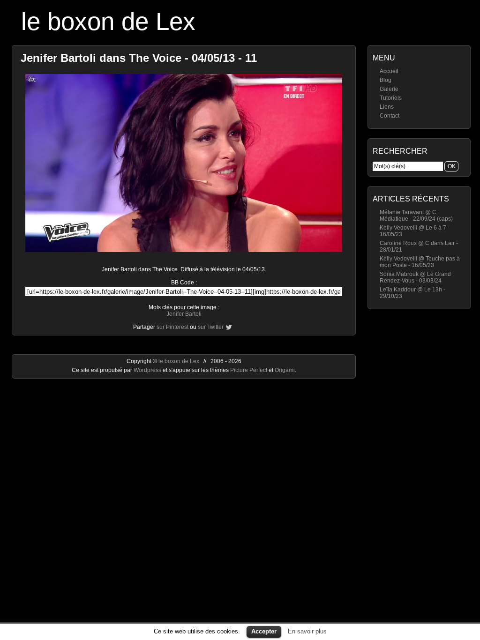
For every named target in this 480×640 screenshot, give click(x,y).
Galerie (389, 89)
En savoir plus (307, 631)
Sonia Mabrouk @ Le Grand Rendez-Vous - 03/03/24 (415, 277)
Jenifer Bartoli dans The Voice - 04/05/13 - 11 (139, 58)
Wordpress (148, 370)
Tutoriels (391, 98)
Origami (285, 370)
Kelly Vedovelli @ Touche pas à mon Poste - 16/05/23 (420, 261)
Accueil (389, 71)
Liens (387, 107)
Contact (389, 115)
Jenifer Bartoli (184, 314)
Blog (385, 80)
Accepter (264, 631)
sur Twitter (211, 327)
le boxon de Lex (108, 21)
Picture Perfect (248, 370)
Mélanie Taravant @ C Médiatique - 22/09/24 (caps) (416, 215)
